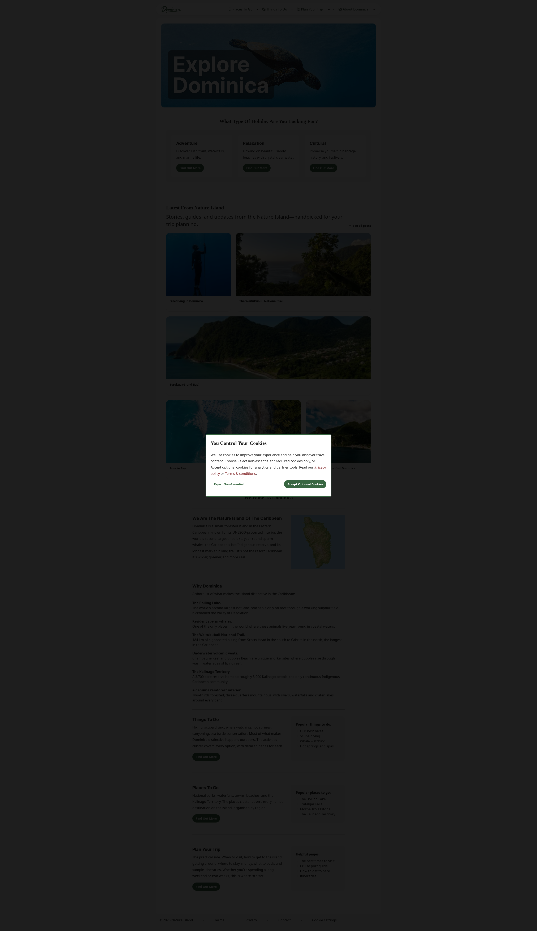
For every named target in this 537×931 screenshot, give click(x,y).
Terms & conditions (240, 473)
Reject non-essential (229, 484)
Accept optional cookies (305, 484)
